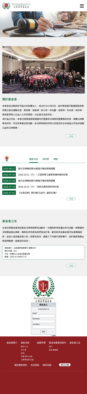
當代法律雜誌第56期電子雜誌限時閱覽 (36, 168)
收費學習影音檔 (27, 359)
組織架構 (41, 342)
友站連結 (35, 365)
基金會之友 (75, 342)
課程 (55, 159)
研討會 (45, 159)
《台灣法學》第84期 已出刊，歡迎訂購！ (38, 192)
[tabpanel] (43, 24)
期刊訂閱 (65, 364)
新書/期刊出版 (26, 356)
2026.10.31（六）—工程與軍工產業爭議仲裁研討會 (43, 174)
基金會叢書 (53, 349)
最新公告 (33, 159)
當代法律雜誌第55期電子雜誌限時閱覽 (36, 180)
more (71, 136)
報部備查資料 (20, 365)
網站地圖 (47, 365)
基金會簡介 (12, 342)
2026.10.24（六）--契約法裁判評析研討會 (38, 186)
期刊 (51, 346)
